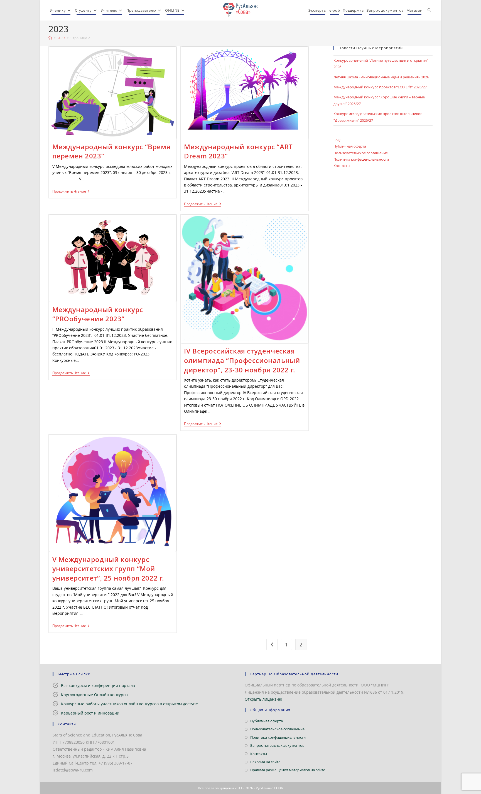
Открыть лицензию (263, 699)
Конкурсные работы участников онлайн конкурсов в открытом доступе (129, 703)
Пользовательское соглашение (360, 152)
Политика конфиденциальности (361, 159)
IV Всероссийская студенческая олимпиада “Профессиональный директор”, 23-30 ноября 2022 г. (242, 360)
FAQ (336, 139)
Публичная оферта (349, 146)
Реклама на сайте (265, 761)
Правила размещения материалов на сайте (287, 769)
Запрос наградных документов (277, 745)
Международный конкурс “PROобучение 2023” (97, 314)
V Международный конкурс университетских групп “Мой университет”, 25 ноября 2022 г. (108, 569)
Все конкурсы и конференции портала (98, 685)
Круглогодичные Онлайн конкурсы (94, 694)
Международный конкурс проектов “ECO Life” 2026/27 (380, 86)
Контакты (341, 165)
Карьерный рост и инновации (90, 713)
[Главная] (50, 37)
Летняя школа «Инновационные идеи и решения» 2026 (381, 76)
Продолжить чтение (71, 192)
